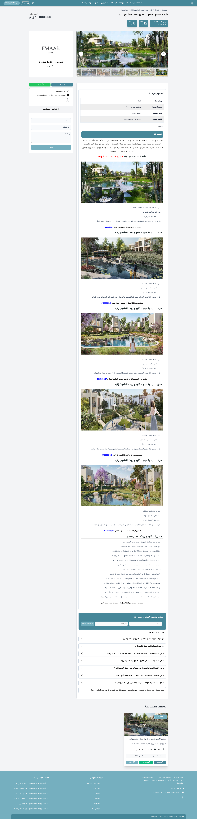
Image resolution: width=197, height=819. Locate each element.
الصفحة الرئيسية (136, 3)
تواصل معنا (86, 3)
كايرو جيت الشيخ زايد (110, 157)
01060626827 (136, 113)
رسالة (131, 762)
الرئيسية (164, 10)
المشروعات (123, 3)
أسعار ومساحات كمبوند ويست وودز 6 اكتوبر (29, 789)
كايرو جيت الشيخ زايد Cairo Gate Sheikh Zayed (136, 10)
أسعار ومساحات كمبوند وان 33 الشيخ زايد (30, 809)
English (24, 3)
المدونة (96, 3)
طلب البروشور (87, 624)
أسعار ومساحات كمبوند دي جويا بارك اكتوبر (29, 799)
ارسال (51, 147)
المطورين (105, 3)
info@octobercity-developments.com (51, 95)
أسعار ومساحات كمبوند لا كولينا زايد (32, 804)
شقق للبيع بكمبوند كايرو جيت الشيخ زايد (148, 739)
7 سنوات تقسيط (137, 756)
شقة (139, 101)
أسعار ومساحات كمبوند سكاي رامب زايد (30, 794)
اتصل (159, 762)
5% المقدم (157, 756)
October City (156, 817)
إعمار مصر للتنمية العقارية (51, 62)
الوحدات (114, 3)
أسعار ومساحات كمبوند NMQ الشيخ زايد (30, 784)
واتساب (145, 762)
